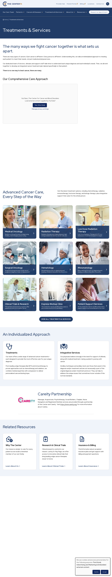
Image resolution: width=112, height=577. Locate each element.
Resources (81, 12)
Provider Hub (60, 4)
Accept (105, 572)
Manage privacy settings (40, 109)
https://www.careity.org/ (68, 404)
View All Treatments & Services (56, 319)
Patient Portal (71, 4)
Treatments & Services (53, 12)
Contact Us (100, 4)
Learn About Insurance (87, 466)
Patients (19, 12)
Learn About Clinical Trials (53, 466)
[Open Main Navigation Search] (107, 3)
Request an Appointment (99, 12)
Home (6, 19)
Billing (82, 4)
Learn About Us (12, 466)
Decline (96, 572)
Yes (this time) (39, 105)
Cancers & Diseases (34, 12)
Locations (91, 4)
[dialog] (92, 566)
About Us (69, 12)
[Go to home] (12, 4)
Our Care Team (8, 12)
